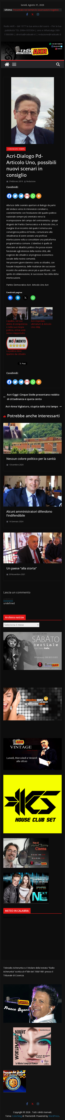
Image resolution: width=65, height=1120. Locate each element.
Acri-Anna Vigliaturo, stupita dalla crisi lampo (32, 406)
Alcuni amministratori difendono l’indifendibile (29, 513)
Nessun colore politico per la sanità (31, 459)
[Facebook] (9, 194)
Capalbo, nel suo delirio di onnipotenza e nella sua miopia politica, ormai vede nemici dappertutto (16, 327)
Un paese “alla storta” (21, 568)
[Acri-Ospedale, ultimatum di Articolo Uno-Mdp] (42, 313)
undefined (8, 599)
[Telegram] (21, 194)
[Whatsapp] (33, 194)
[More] (38, 194)
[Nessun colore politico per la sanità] (32, 425)
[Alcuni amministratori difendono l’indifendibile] (32, 478)
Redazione (31, 181)
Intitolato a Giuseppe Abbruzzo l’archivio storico (36, 9)
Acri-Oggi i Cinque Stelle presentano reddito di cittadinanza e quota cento (33, 397)
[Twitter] (15, 194)
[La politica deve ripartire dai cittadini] (17, 343)
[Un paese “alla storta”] (32, 534)
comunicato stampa (16, 149)
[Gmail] (27, 194)
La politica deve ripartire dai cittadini (16, 352)
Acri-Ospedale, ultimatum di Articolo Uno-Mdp (41, 323)
